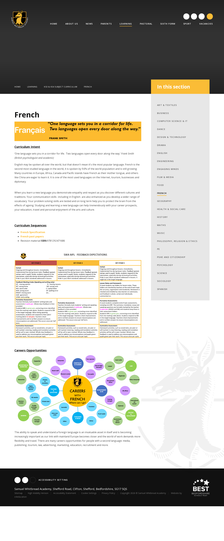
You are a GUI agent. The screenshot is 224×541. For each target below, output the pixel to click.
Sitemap (18, 493)
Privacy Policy (108, 493)
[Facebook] (194, 16)
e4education (20, 496)
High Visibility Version (38, 493)
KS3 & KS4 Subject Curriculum (60, 86)
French (88, 86)
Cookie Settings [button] (89, 493)
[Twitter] (186, 16)
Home (17, 86)
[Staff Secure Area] (202, 16)
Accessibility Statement (64, 493)
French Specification (33, 232)
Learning (32, 86)
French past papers (32, 236)
